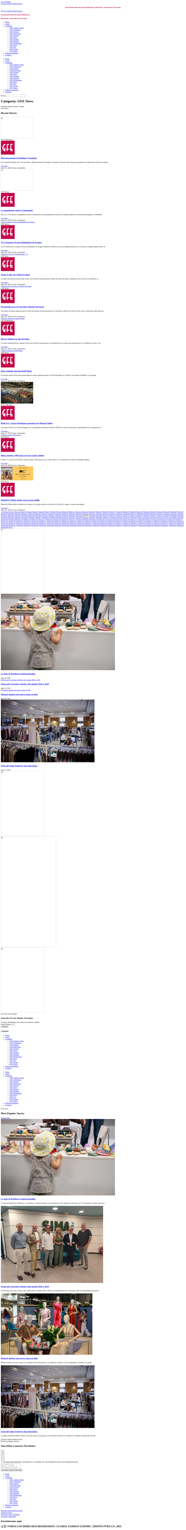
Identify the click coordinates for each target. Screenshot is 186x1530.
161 (42, 523)
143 (88, 522)
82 (4, 518)
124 (125, 520)
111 (27, 520)
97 (106, 518)
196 (126, 525)
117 (72, 520)
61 (45, 516)
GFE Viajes (13, 51)
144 (96, 522)
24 (160, 512)
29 (11, 514)
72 (119, 516)
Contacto (8, 55)
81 (180, 516)
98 (112, 518)
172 (126, 523)
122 (110, 520)
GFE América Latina (16, 28)
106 (172, 518)
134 (19, 522)
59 (31, 516)
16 (105, 512)
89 (51, 518)
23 (153, 512)
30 (17, 514)
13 (85, 512)
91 (65, 518)
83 (11, 518)
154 (172, 522)
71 (112, 516)
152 (157, 522)
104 (157, 518)
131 (179, 520)
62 (51, 516)
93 (78, 518)
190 (80, 525)
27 (180, 512)
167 (88, 523)
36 (58, 514)
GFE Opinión (14, 40)
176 (157, 523)
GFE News (13, 38)
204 (4, 527)
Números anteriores (11, 53)
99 (119, 518)
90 (58, 518)
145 (103, 522)
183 (27, 525)
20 (132, 512)
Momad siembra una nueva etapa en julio (19, 694)
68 (92, 516)
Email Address (6, 1024)
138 (50, 522)
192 (96, 525)
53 (173, 514)
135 (27, 522)
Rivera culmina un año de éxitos (15, 339)
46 (126, 514)
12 (78, 512)
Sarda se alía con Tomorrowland (15, 275)
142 (80, 522)
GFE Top (12, 47)
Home (7, 22)
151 (149, 522)
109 (12, 520)
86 (31, 518)
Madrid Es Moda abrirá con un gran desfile (20, 500)
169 (103, 523)
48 (139, 514)
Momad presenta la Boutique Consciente (19, 158)
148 (126, 522)
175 (149, 523)
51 (160, 514)
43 (106, 514)
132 (4, 522)
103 (149, 518)
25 (166, 512)
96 (99, 518)
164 (65, 523)
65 (72, 516)
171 (119, 523)
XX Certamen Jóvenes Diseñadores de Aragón (21, 242)
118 (79, 520)
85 (24, 518)
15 (99, 512)
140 (65, 522)
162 (50, 523)
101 (134, 518)
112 (34, 520)
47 (133, 514)
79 (167, 516)
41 (92, 514)
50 (153, 514)
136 (35, 522)
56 (11, 516)
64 (65, 516)
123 (118, 520)
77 (153, 516)
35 (51, 514)
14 (92, 512)
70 (106, 516)
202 (172, 525)
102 (141, 518)
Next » (11, 527)
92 (72, 518)
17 (112, 512)
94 (85, 518)
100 (126, 518)
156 (4, 523)
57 (17, 516)
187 (58, 525)
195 (119, 525)
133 (12, 522)
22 (146, 512)
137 (42, 522)
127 (148, 520)
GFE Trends (13, 49)
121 (102, 520)
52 (167, 514)
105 (164, 518)
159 (27, 523)
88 (45, 518)
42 (99, 514)
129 (163, 520)
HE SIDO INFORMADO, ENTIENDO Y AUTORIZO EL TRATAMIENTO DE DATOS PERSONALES (40, 1462)
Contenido (8, 26)
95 (92, 518)
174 (142, 523)
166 (80, 523)
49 (146, 514)
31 (24, 514)
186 (50, 525)
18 (119, 512)
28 (4, 514)
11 (72, 512)
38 (72, 514)
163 (58, 523)
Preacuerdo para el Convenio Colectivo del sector (22, 307)
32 (31, 514)
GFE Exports (14, 36)
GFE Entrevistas (15, 34)
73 (126, 516)
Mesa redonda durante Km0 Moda (16, 371)
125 (133, 520)
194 (111, 525)
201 (165, 525)
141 (73, 522)
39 (78, 514)
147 (119, 522)
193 (103, 525)
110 (19, 520)
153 (165, 522)
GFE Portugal (14, 41)
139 (58, 522)
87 (38, 518)
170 (111, 523)
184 (35, 525)
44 (112, 514)
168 (96, 523)
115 (57, 520)
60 (38, 516)
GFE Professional (15, 43)
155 (180, 522)
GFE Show (13, 45)
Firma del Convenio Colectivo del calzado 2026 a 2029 (25, 684)
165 (73, 523)
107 (180, 518)
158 (19, 523)
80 (173, 516)
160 (35, 523)
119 (87, 520)
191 (88, 525)
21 (139, 512)
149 (134, 522)
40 (85, 514)
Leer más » (4, 166)
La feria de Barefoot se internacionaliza (18, 674)
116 (64, 520)
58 (24, 516)
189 (73, 525)
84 (17, 518)
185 (42, 525)
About (7, 24)
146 (111, 522)
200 (157, 525)
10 (65, 512)
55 (4, 516)
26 (173, 512)
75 (139, 516)
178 (172, 523)
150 (142, 522)
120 (95, 520)
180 (4, 525)
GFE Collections (15, 30)
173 (134, 523)
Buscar (3, 96)
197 (134, 525)
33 (38, 514)
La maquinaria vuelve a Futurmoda (17, 210)
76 (146, 516)
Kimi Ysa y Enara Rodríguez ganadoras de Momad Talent (27, 423)
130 (171, 520)
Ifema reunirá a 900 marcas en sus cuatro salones (22, 455)
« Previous (4, 512)
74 (133, 516)
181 (12, 525)
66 (78, 516)
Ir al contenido (6, 2)
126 (140, 520)
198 (142, 525)
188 (65, 525)
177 (165, 523)
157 (12, 523)
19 (126, 512)
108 (4, 520)
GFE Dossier (13, 32)
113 (42, 520)
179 (180, 523)
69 (99, 516)
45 (119, 514)
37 (65, 514)
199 (149, 525)
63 (58, 516)
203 (180, 525)
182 (19, 525)
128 (156, 520)
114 (49, 520)
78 (160, 516)
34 (45, 514)
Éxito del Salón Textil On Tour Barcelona (19, 766)
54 (180, 514)
